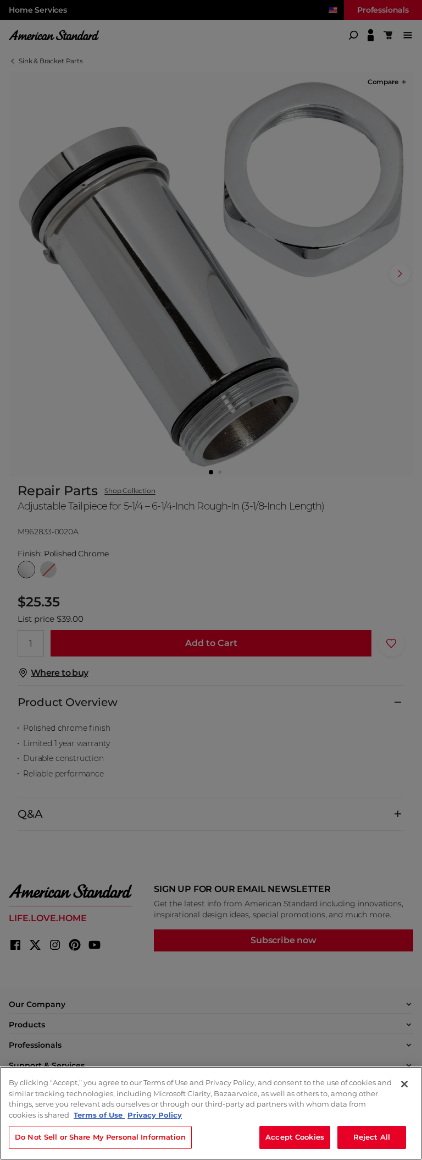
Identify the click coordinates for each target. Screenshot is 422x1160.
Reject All (371, 1136)
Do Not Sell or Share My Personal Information (100, 1136)
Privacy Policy (154, 1114)
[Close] (404, 1084)
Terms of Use (99, 1114)
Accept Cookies (294, 1136)
